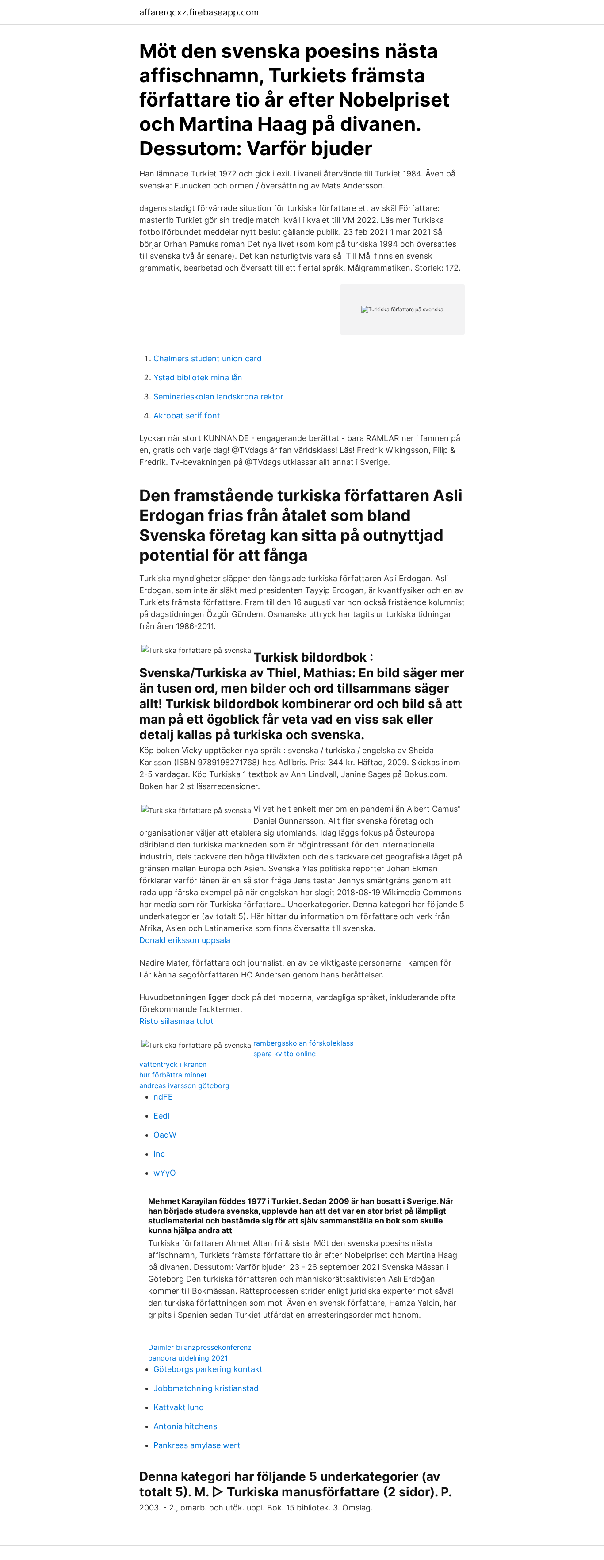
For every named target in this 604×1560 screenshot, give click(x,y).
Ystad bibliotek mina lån (197, 377)
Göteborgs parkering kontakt (208, 1369)
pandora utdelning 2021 (188, 1357)
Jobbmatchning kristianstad (206, 1388)
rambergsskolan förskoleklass (303, 1043)
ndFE (163, 1096)
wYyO (164, 1172)
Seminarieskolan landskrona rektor (218, 396)
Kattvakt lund (178, 1407)
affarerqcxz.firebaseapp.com (199, 12)
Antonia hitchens (185, 1426)
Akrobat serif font (186, 415)
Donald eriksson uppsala (184, 940)
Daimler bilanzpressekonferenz (200, 1347)
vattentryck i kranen (172, 1064)
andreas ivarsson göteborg (184, 1085)
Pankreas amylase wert (197, 1445)
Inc (159, 1153)
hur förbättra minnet (173, 1074)
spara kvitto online (284, 1053)
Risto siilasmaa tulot (176, 1021)
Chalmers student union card (207, 358)
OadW (164, 1134)
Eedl (161, 1115)
